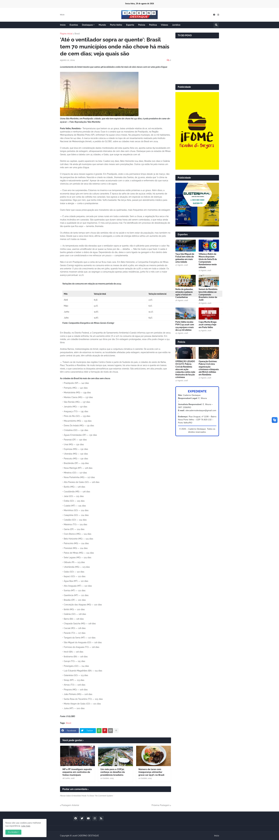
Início (62, 15)
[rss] (101, 818)
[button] (216, 25)
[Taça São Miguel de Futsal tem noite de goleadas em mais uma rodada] (185, 246)
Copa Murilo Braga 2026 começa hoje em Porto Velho (208, 324)
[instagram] (218, 14)
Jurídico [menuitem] (176, 25)
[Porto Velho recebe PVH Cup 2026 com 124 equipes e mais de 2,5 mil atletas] (185, 313)
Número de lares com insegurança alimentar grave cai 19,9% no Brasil (151, 772)
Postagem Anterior (70, 805)
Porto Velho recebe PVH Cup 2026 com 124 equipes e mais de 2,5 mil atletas (184, 326)
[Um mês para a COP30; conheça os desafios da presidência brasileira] (115, 756)
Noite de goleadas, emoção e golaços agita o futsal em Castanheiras (184, 293)
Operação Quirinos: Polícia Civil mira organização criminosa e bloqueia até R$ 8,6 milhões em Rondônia (209, 368)
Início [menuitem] (63, 25)
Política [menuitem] (153, 25)
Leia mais (25, 826)
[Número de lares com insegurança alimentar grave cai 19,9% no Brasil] (153, 756)
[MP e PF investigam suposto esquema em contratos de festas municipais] (77, 756)
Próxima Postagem (161, 805)
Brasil (77, 34)
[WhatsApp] (99, 730)
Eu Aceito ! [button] (13, 832)
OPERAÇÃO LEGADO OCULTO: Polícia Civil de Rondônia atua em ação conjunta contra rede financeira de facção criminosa (185, 369)
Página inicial (66, 34)
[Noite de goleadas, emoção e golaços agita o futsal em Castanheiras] (185, 281)
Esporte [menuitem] (130, 25)
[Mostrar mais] (116, 730)
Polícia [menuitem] (141, 25)
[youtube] (88, 818)
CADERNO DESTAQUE (88, 835)
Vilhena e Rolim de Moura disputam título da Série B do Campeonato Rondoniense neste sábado (208, 260)
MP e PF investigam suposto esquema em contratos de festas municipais (77, 772)
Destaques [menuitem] (87, 25)
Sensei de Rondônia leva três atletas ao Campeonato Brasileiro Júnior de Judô (208, 294)
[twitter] (81, 818)
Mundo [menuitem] (102, 25)
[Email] (110, 730)
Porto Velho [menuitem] (116, 25)
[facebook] (214, 14)
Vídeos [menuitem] (164, 25)
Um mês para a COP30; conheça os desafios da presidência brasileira (112, 772)
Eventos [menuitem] (74, 25)
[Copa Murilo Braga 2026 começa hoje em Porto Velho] (209, 313)
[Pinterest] (104, 730)
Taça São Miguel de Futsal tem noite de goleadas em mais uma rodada (184, 258)
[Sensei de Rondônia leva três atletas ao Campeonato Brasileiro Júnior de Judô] (209, 281)
